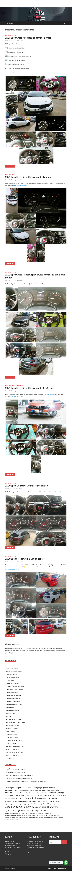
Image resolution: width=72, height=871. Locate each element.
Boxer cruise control (11, 790)
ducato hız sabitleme (25, 795)
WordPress (57, 868)
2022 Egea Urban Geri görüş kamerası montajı (20, 775)
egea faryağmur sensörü (55, 804)
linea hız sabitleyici (29, 817)
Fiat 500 (8, 716)
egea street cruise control (12, 813)
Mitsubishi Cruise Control (14, 740)
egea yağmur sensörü (26, 815)
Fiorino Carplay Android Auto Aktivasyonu (19, 778)
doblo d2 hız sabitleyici (27, 792)
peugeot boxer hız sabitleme (56, 817)
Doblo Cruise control (12, 683)
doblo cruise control (13, 792)
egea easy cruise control (47, 798)
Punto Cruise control (12, 749)
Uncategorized (10, 758)
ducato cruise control (11, 795)
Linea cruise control (12, 737)
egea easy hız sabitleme (14, 801)
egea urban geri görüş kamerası (13, 815)
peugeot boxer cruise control (41, 817)
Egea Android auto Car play (14, 689)
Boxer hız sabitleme (23, 790)
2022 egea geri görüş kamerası (43, 788)
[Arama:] (58, 842)
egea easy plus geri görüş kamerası (29, 804)
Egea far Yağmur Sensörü (13, 695)
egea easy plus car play (12, 804)
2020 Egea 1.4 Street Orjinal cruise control (26, 485)
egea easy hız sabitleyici (32, 801)
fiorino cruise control (38, 815)
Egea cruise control (10, 35)
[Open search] (65, 23)
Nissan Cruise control (12, 743)
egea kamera (42, 810)
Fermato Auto (10, 713)
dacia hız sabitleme (55, 790)
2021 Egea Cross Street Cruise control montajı (28, 177)
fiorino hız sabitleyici (52, 815)
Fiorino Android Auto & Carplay (15, 722)
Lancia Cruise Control (12, 734)
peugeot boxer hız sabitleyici (12, 819)
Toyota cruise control (12, 755)
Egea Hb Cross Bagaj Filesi (14, 704)
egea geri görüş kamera (18, 806)
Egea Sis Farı (20, 385)
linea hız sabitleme (20, 817)
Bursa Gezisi (10, 680)
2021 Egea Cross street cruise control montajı (28, 37)
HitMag (64, 868)
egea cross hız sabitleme (10, 798)
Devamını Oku (9, 166)
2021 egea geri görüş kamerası (18, 787)
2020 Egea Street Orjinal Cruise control (25, 558)
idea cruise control (11, 731)
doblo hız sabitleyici (57, 792)
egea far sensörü (45, 804)
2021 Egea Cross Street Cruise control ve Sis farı (29, 388)
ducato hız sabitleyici (37, 795)
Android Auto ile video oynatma (15, 772)
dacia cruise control (45, 790)
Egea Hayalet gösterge (13, 701)
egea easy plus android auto (52, 801)
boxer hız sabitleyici (35, 790)
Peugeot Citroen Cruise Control (15, 746)
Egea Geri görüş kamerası (13, 698)
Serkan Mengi (49, 394)
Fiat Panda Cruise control (14, 719)
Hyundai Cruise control (13, 728)
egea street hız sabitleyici (43, 813)
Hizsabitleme (19, 40)
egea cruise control (26, 798)
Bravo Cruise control (12, 677)
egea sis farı (50, 810)
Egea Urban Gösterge (12, 710)
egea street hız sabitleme (28, 813)
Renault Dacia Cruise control (14, 752)
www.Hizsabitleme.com (59, 492)
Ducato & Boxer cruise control (15, 686)
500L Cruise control (12, 668)
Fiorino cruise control (12, 725)
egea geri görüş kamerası (45, 806)
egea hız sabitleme (10, 811)
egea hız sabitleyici (26, 810)
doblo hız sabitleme (40, 792)
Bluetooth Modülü (11, 674)
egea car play (61, 795)
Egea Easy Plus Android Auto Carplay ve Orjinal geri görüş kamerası (26, 781)
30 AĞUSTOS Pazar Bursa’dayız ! (16, 769)
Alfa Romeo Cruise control (14, 671)
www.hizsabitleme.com (12, 73)
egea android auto (50, 795)
